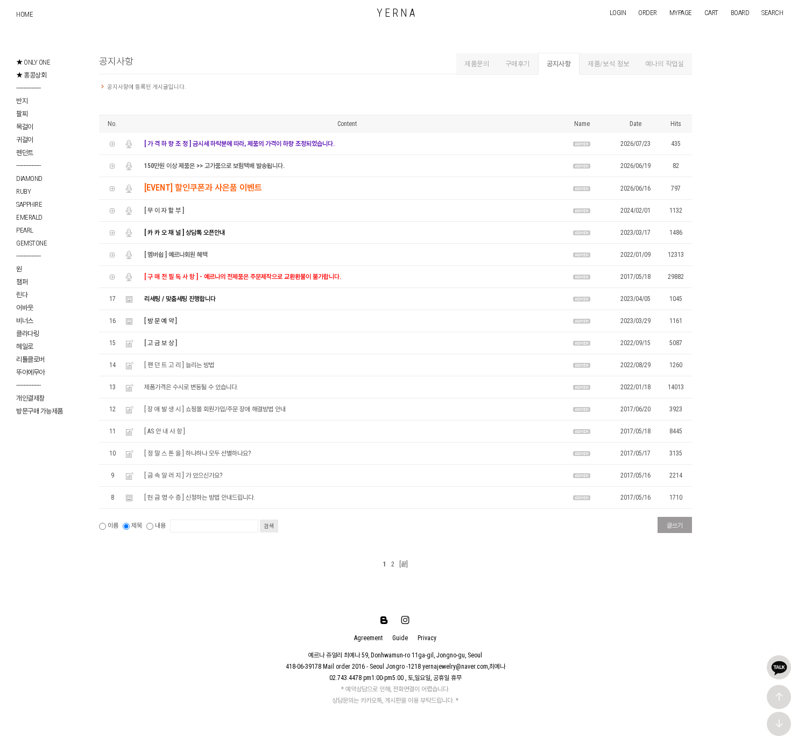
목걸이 (24, 127)
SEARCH (772, 13)
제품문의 (476, 64)
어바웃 (24, 308)
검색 (269, 526)
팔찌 (21, 114)
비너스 (24, 321)
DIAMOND (29, 178)
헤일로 (24, 346)
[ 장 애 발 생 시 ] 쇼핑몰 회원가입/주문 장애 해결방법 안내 (215, 409)
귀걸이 (24, 140)
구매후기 (517, 64)
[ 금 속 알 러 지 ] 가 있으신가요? (183, 475)
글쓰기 (675, 525)
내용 (160, 525)
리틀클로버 (30, 359)
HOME (24, 14)
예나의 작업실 (664, 64)
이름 (113, 525)
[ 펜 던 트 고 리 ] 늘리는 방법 (179, 365)
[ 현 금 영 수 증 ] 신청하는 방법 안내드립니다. (199, 497)
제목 (137, 525)
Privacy (427, 638)
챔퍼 (21, 282)
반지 (21, 101)
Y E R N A (396, 13)
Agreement (368, 638)
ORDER (647, 13)
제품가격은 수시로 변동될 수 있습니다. (191, 387)
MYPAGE (680, 13)
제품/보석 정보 (608, 64)
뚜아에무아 (30, 372)
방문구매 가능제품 (39, 411)
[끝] (403, 564)
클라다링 (27, 334)
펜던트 (24, 153)
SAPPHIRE (29, 204)
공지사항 (559, 64)
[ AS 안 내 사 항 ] (164, 431)
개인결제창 (30, 398)
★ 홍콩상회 (31, 75)
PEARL (24, 230)
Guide (400, 638)
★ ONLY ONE (33, 62)
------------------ (28, 88)
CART (711, 13)
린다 (21, 295)
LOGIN (618, 13)
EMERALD (29, 217)
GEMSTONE (31, 243)
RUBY (23, 191)
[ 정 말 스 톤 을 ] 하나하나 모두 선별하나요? (197, 453)
